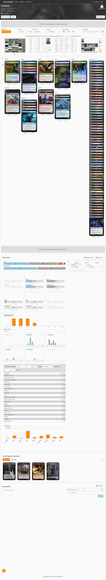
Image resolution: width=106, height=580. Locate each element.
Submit (100, 496)
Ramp (33, 440)
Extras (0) (13, 459)
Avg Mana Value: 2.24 (9, 314)
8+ (62, 327)
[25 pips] (42, 263)
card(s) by (40, 366)
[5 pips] (60, 263)
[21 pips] (16, 263)
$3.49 (10, 83)
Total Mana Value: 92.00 (8, 315)
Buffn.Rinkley (102, 8)
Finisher (20, 441)
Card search (7, 31)
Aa (102, 489)
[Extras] (3, 67)
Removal (46, 441)
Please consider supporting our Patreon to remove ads (54, 24)
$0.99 (27, 94)
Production (6, 266)
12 (30, 337)
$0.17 (100, 236)
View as (20, 29)
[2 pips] (64, 263)
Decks (16, 1)
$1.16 (16, 114)
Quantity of (7, 425)
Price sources (64, 29)
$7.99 (27, 132)
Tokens (53, 440)
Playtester (101, 16)
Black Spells (50, 334)
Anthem (6, 441)
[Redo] (3, 62)
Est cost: (10, 11)
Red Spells (8, 349)
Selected (87, 262)
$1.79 (10, 114)
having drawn (56, 366)
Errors (9, 9)
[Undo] (3, 60)
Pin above (100, 257)
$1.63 (50, 114)
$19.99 (60, 88)
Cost (5, 261)
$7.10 (83, 83)
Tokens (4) (6, 459)
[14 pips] (20, 268)
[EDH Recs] (3, 65)
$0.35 (94, 236)
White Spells (9, 334)
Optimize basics (90, 257)
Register (97, 1)
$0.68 (50, 83)
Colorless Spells (51, 349)
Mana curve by (7, 329)
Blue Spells (29, 334)
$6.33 (16, 83)
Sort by (49, 29)
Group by (35, 29)
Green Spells (30, 349)
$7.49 (77, 83)
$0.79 (44, 83)
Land (27, 440)
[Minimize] (104, 254)
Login (101, 1)
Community (22, 1)
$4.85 (33, 132)
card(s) (17, 369)
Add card (4, 29)
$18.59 (66, 88)
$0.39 (33, 94)
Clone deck (6, 16)
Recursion (39, 441)
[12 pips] (51, 268)
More (13, 16)
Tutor (60, 440)
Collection (28, 1)
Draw (13, 440)
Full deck (97, 262)
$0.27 (66, 120)
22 (27, 430)
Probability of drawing (10, 366)
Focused (76, 262)
